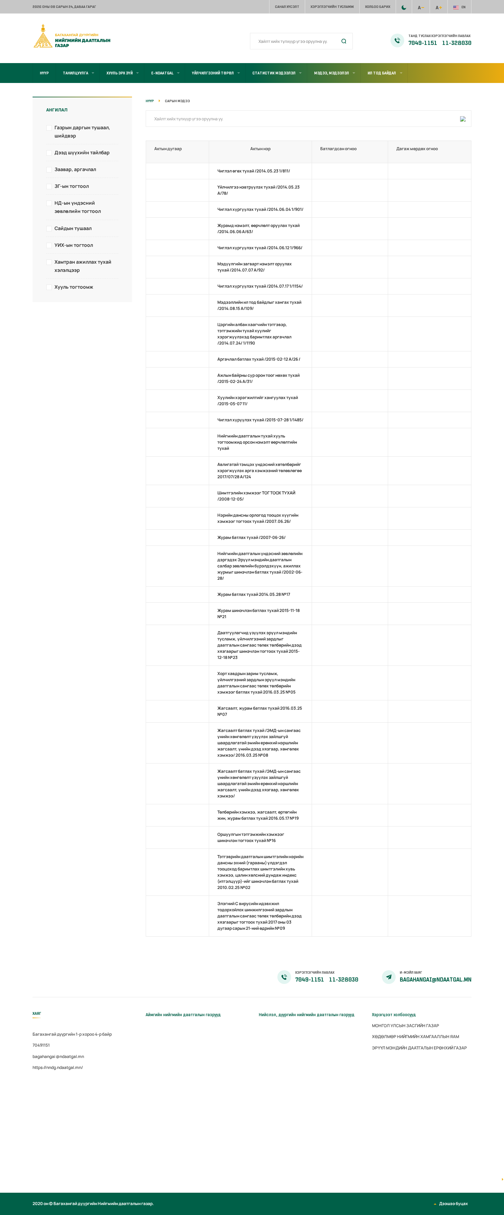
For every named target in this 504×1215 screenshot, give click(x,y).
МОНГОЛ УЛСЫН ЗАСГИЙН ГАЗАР (405, 1025)
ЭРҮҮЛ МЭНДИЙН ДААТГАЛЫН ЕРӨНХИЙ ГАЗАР (419, 1048)
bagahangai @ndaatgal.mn (58, 1056)
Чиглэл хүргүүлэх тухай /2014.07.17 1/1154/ (260, 286)
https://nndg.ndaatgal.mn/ (58, 1067)
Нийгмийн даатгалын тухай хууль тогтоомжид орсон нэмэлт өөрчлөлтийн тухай (257, 442)
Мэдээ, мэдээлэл (331, 73)
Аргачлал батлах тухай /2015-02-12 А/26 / (258, 359)
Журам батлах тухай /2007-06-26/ (251, 537)
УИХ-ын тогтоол (74, 245)
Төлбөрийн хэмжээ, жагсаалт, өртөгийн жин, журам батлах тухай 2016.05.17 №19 (258, 815)
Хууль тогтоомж (74, 287)
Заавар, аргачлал (75, 169)
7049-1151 (423, 43)
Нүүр (44, 73)
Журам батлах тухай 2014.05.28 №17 (253, 594)
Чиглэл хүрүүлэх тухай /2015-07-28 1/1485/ (260, 420)
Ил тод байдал (382, 73)
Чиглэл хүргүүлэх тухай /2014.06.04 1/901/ (260, 209)
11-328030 (456, 43)
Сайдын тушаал (73, 228)
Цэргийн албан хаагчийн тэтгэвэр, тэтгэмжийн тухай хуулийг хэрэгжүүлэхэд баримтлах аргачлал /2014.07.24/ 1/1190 (254, 334)
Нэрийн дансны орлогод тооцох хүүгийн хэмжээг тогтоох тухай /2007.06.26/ (257, 518)
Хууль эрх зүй (120, 73)
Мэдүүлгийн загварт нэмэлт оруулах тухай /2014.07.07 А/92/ (254, 267)
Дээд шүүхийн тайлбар (82, 152)
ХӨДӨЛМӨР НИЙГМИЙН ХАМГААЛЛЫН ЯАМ (415, 1036)
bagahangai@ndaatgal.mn (435, 979)
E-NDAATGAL (162, 73)
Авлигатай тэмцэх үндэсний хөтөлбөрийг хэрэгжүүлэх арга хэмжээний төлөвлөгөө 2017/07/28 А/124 (259, 470)
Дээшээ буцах (453, 1203)
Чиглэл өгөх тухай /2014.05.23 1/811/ (253, 171)
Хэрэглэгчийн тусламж (332, 6)
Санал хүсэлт (287, 6)
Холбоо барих (377, 6)
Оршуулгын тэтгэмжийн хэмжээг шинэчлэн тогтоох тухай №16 (250, 837)
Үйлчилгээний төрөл (213, 73)
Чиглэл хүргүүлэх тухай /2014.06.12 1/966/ (259, 248)
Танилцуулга (75, 73)
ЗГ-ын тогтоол (72, 186)
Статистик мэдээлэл (274, 73)
